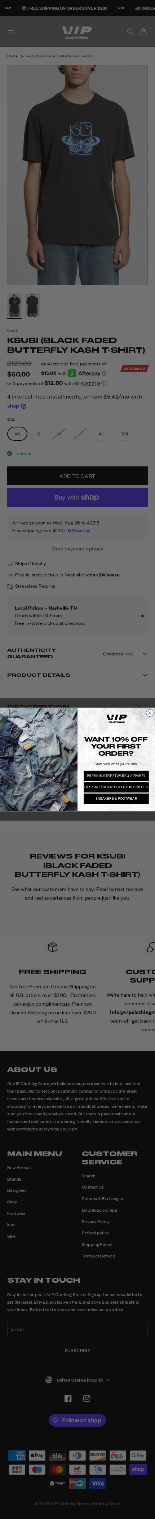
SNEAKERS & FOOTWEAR (116, 798)
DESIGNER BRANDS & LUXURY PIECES (116, 787)
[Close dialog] (149, 712)
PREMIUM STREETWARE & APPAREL (116, 776)
